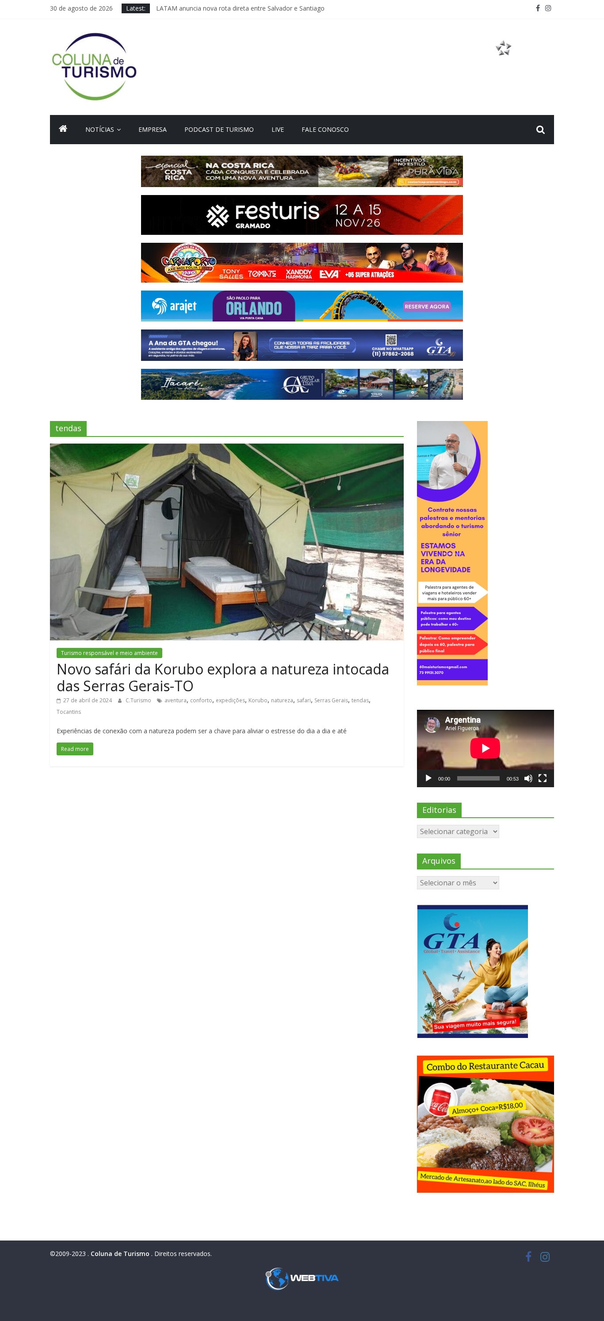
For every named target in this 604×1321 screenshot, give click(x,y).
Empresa (152, 129)
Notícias (99, 129)
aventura (175, 700)
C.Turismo (139, 700)
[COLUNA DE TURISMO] (63, 129)
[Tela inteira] (542, 778)
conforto (201, 700)
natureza (282, 700)
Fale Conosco (325, 129)
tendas (360, 700)
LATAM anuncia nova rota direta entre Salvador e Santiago (240, 8)
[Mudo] (528, 778)
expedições (230, 700)
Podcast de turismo (219, 129)
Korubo (258, 700)
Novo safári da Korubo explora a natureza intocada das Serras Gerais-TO (223, 677)
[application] (485, 748)
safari (304, 700)
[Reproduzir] (428, 778)
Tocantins (69, 712)
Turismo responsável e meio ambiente (109, 653)
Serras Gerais (331, 700)
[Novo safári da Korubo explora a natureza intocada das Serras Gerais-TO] (227, 449)
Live (277, 129)
